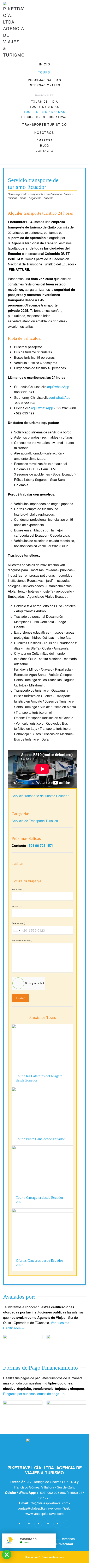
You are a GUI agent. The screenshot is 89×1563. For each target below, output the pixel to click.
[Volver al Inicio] (13, 30)
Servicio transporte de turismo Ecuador (40, 795)
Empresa (44, 140)
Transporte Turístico (44, 124)
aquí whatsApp (58, 386)
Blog (44, 145)
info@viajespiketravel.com (49, 1503)
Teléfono (18, 923)
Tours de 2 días (44, 107)
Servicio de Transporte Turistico (35, 820)
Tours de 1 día (44, 101)
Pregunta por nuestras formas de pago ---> (34, 1393)
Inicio (44, 64)
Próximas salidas (44, 80)
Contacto (44, 151)
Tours (44, 72)
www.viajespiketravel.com (44, 1513)
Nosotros (44, 132)
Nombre (18, 889)
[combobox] (16, 930)
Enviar (20, 998)
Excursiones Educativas (44, 117)
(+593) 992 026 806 (51, 1492)
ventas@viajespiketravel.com (39, 1508)
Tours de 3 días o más (44, 112)
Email (17, 906)
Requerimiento (22, 940)
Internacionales (44, 85)
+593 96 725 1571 (40, 845)
